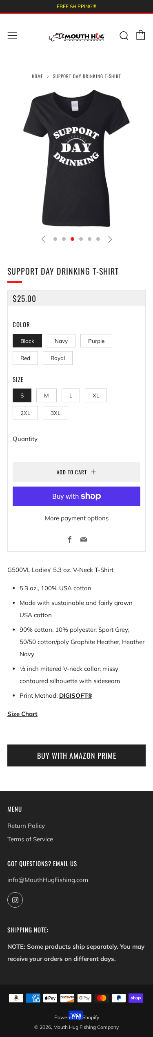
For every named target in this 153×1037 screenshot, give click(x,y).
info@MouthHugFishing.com (47, 880)
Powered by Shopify (76, 1017)
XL (96, 395)
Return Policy (26, 826)
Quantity (25, 439)
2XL (25, 412)
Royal (58, 357)
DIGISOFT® (75, 695)
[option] (76, 158)
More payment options (77, 518)
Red (25, 357)
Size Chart (22, 714)
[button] (55, 239)
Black (27, 340)
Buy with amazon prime (76, 755)
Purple (96, 340)
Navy (61, 340)
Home (37, 76)
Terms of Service (30, 839)
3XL (55, 412)
